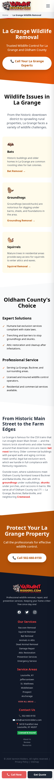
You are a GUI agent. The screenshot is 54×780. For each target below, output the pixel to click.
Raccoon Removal (27, 627)
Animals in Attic (27, 640)
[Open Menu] (48, 6)
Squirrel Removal (27, 631)
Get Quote (40, 774)
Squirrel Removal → (19, 266)
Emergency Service (27, 661)
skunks (45, 482)
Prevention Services (27, 656)
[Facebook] (19, 612)
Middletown (27, 687)
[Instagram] (35, 612)
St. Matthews (27, 683)
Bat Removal (27, 636)
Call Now (16, 774)
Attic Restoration (27, 652)
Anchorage (27, 696)
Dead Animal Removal (27, 644)
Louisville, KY (27, 675)
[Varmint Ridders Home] (16, 6)
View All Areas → (27, 701)
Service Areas (27, 669)
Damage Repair (27, 648)
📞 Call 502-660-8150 (27, 558)
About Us (27, 739)
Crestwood (23, 496)
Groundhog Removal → (21, 220)
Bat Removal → (16, 171)
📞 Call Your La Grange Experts (27, 63)
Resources (27, 745)
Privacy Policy (21, 761)
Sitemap (35, 761)
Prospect (27, 692)
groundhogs (9, 482)
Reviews (27, 742)
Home (5, 15)
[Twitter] (27, 612)
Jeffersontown (27, 679)
